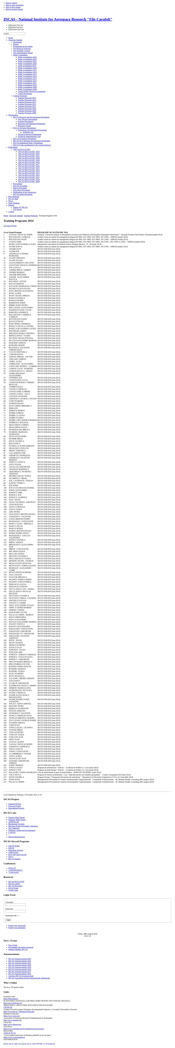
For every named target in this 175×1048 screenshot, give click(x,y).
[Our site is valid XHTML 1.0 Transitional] (38, 1044)
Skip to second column (14, 9)
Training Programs (31, 216)
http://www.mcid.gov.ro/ (13, 1003)
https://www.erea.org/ (12, 1016)
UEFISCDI (8, 1007)
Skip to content (11, 3)
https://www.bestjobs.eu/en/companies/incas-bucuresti (24, 1029)
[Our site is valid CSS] (13, 1044)
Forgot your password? (17, 926)
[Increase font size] (15, 25)
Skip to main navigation (15, 5)
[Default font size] (15, 27)
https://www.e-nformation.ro (14, 1037)
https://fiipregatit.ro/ (11, 999)
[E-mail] (7, 226)
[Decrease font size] (16, 29)
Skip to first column (13, 7)
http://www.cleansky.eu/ (13, 1020)
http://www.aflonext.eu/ (12, 1024)
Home (6, 216)
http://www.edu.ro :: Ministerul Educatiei (19, 1012)
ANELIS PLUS (10, 1033)
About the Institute (16, 216)
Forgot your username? (17, 928)
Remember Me (11, 916)
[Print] (13, 226)
